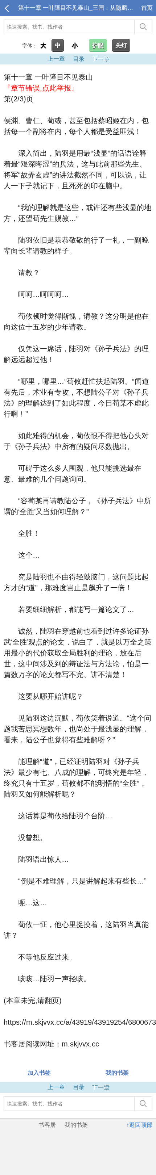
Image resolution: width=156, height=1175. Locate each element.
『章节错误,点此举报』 (41, 88)
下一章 (100, 59)
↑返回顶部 (139, 1125)
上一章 (56, 59)
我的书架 (117, 1073)
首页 (147, 8)
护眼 (98, 45)
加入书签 (39, 1073)
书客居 (47, 1125)
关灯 (121, 45)
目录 (79, 59)
